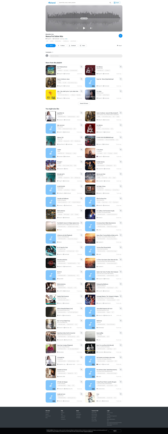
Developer (78, 417)
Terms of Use (110, 412)
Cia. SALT (64, 82)
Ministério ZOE (100, 70)
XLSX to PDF (94, 420)
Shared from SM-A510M (68, 266)
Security (108, 417)
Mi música (107, 278)
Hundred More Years (71, 275)
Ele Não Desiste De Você (67, 128)
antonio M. (61, 339)
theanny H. (100, 278)
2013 (108, 336)
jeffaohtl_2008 (62, 376)
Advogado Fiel (70, 373)
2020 (72, 214)
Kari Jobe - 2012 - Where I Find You (68, 327)
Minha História (66, 214)
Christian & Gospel (58, 41)
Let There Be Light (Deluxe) (73, 312)
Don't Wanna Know (73, 70)
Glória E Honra (104, 202)
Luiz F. (99, 339)
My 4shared (67, 132)
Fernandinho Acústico (72, 263)
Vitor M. (60, 401)
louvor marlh (106, 364)
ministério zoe (66, 41)
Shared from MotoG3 (69, 339)
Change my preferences (88, 431)
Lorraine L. (61, 205)
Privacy (108, 414)
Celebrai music (100, 139)
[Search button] (110, 2)
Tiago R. (60, 181)
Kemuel (115, 153)
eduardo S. (100, 217)
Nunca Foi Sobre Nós (62, 202)
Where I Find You (70, 324)
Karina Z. (60, 266)
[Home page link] (51, 2)
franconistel (100, 352)
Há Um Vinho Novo (105, 128)
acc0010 (60, 291)
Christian (60, 141)
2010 (74, 128)
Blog (46, 417)
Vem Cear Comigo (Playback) (73, 348)
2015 (112, 128)
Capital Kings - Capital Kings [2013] (109, 352)
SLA (108, 420)
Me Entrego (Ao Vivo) (71, 397)
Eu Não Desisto (109, 165)
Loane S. (100, 303)
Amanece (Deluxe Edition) (112, 238)
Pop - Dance (66, 70)
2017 (69, 202)
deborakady (61, 352)
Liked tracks (69, 144)
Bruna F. (60, 217)
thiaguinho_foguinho (62, 364)
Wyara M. (100, 291)
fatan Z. (60, 229)
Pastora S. (100, 315)
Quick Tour (63, 416)
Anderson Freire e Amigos (112, 226)
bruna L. (99, 144)
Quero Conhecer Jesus (72, 82)
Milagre (108, 312)
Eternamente (70, 287)
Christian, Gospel (61, 324)
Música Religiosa (100, 165)
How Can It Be (109, 397)
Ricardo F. (61, 327)
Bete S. (60, 303)
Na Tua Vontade (110, 385)
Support (62, 412)
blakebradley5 (101, 327)
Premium (47, 412)
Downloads (56, 38)
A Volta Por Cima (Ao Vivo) (112, 214)
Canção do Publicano (76, 202)
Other (59, 128)
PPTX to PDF (94, 414)
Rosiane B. (61, 168)
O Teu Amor (99, 153)
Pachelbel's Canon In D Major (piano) (74, 226)
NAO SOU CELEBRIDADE (110, 139)
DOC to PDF (94, 412)
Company (78, 412)
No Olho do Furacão (71, 116)
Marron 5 (60, 70)
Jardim (74, 153)
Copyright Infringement (112, 416)
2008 (75, 165)
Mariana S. (100, 132)
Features (63, 417)
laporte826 (61, 278)
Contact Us (63, 419)
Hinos (67, 168)
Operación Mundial (110, 275)
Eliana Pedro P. (62, 144)
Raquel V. (49, 38)
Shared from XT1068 (107, 303)
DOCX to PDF (94, 416)
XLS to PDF (94, 417)
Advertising (78, 414)
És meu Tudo (104, 177)
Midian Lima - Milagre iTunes (108, 315)
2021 (115, 165)
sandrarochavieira (101, 388)
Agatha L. (100, 193)
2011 (78, 275)
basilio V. (60, 132)
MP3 (47, 41)
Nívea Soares (115, 202)
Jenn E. (99, 401)
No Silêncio (107, 70)
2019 (72, 141)
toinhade (60, 156)
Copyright (78, 416)
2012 (110, 202)
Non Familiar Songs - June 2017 (67, 315)
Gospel (59, 82)
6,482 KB (51, 41)
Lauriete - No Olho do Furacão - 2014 (72, 364)
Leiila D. (99, 229)
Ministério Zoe (77, 141)
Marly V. (99, 364)
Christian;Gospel (61, 251)
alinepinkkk (100, 181)
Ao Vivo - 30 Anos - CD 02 (67, 165)
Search (47, 414)
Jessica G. (61, 119)
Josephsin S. (100, 242)
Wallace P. (100, 119)
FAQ (62, 414)
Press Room (48, 416)
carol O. (60, 254)
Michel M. (100, 205)
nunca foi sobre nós (74, 41)
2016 (114, 116)
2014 (78, 116)
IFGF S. (60, 315)
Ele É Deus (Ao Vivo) (71, 336)
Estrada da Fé (66, 141)
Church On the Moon (111, 324)
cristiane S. (61, 193)
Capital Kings (109, 348)
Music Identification (111, 419)
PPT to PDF (94, 419)
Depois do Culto (110, 361)
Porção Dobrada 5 (110, 287)
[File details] (51, 70)
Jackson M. (100, 168)
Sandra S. (100, 156)
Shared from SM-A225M (69, 205)
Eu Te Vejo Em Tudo (70, 251)
